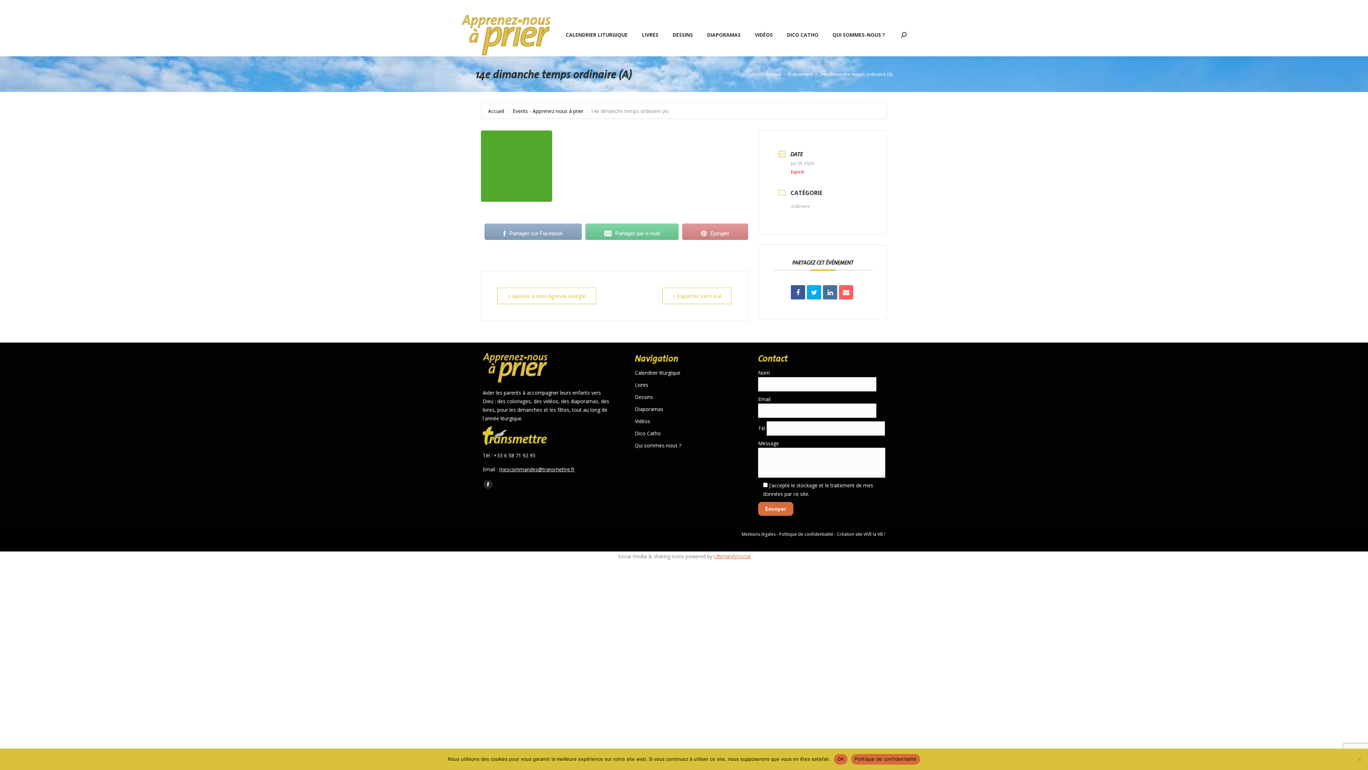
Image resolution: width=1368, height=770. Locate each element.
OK (841, 759)
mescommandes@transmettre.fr (537, 469)
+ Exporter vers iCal (697, 295)
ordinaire (800, 206)
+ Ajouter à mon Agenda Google (547, 295)
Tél (762, 428)
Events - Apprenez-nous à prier (548, 111)
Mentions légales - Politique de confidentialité (787, 534)
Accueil (497, 111)
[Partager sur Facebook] (798, 292)
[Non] (1359, 759)
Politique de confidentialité (886, 759)
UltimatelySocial (732, 556)
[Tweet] (814, 292)
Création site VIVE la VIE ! (861, 534)
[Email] (846, 292)
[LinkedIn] (830, 292)
